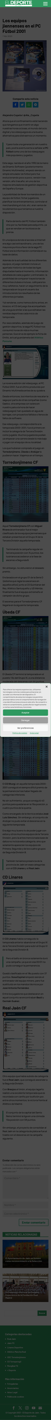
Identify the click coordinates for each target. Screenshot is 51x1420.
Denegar (25, 720)
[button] (46, 686)
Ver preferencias (25, 727)
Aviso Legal (34, 733)
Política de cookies (19, 733)
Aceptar (25, 712)
